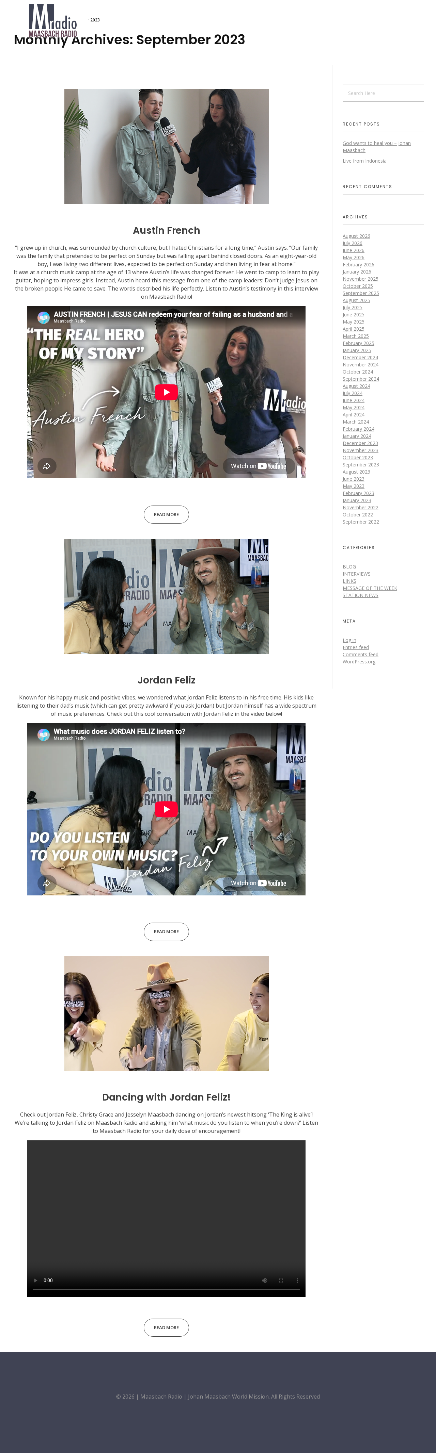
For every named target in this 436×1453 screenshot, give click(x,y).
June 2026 (353, 250)
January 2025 (357, 350)
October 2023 (358, 457)
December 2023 (360, 443)
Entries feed (356, 647)
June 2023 (353, 479)
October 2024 (358, 371)
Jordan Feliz (167, 680)
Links (349, 581)
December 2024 (360, 357)
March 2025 (356, 336)
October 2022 (358, 514)
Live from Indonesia (365, 161)
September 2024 (361, 379)
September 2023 (361, 464)
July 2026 (352, 243)
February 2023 (358, 493)
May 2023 (353, 486)
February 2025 (358, 343)
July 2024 (352, 393)
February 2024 (358, 429)
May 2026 (353, 257)
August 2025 (356, 300)
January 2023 (357, 500)
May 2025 (353, 321)
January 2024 (357, 436)
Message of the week (370, 588)
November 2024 (360, 364)
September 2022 (361, 521)
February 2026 (358, 264)
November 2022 (360, 507)
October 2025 (358, 286)
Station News (360, 595)
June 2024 (353, 400)
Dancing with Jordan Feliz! (166, 1097)
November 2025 (360, 279)
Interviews (357, 574)
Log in (349, 640)
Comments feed (360, 654)
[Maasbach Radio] (53, 20)
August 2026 (356, 236)
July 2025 (352, 307)
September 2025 (361, 293)
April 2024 (353, 414)
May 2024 (353, 407)
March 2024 (356, 421)
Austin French (166, 230)
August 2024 (356, 386)
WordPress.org (359, 661)
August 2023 (356, 471)
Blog (349, 566)
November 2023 (360, 450)
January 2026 (357, 271)
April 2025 (353, 329)
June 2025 (353, 314)
